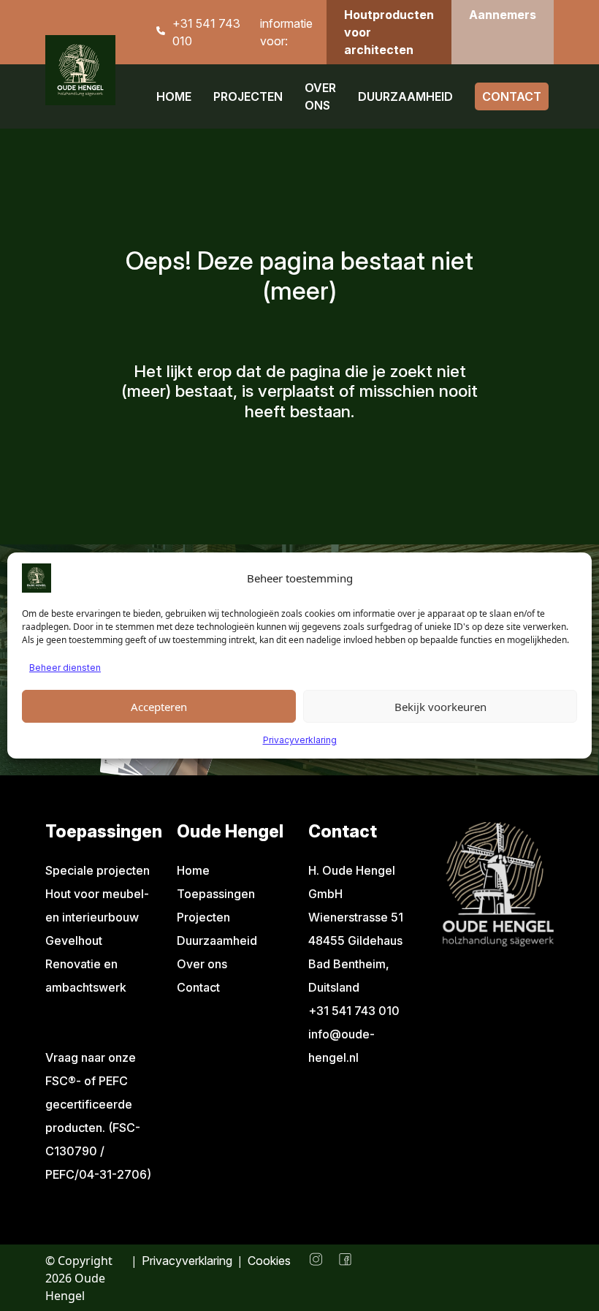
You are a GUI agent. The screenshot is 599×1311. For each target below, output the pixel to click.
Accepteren (159, 706)
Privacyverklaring (300, 739)
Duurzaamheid (405, 96)
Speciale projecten (97, 870)
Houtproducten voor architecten (389, 32)
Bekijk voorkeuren (440, 706)
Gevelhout (73, 940)
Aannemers (502, 14)
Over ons (320, 96)
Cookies (269, 1260)
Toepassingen (216, 893)
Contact (511, 96)
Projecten (248, 96)
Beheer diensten (65, 667)
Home (173, 96)
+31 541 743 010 (206, 32)
